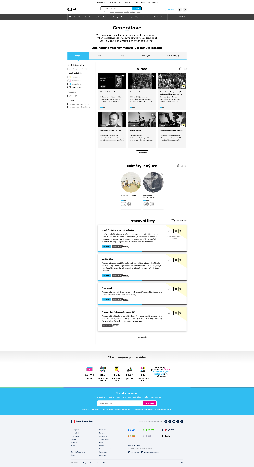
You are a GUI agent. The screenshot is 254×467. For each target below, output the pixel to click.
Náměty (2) (146, 56)
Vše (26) (78, 56)
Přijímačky (145, 17)
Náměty (115, 17)
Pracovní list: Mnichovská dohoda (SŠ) (118, 312)
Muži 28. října (107, 259)
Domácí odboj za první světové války (118, 230)
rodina (112, 12)
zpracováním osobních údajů (161, 409)
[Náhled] (176, 231)
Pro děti (143, 2)
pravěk (126, 12)
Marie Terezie (119, 12)
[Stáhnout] (169, 231)
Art (149, 2)
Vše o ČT (155, 2)
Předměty (93, 17)
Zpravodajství (111, 2)
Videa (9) (100, 56)
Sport (120, 2)
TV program (135, 2)
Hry (136, 17)
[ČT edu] (72, 10)
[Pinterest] (185, 10)
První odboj (107, 288)
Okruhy (106, 17)
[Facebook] (180, 10)
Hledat (136, 8)
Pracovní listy (126, 17)
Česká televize (100, 2)
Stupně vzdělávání (76, 17)
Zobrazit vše (142, 152)
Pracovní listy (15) (172, 56)
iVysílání (127, 2)
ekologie (132, 12)
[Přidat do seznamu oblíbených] (123, 76)
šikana (138, 12)
